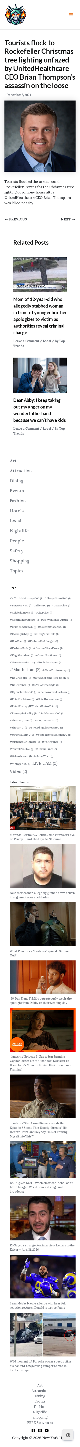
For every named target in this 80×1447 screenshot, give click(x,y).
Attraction (21, 470)
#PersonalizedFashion (54, 692)
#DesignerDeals (46, 634)
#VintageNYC (20, 763)
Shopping (20, 561)
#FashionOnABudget (43, 641)
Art (13, 460)
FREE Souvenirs (40, 1422)
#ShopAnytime (21, 720)
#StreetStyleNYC (22, 734)
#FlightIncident (21, 655)
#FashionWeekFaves (47, 648)
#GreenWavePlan (22, 662)
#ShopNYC (18, 727)
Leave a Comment (26, 341)
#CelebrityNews (21, 612)
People (17, 540)
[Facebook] (33, 1431)
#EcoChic (18, 641)
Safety (16, 550)
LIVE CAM (45, 763)
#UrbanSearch (21, 756)
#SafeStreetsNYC (51, 713)
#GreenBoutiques (48, 655)
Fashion (18, 500)
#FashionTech (21, 648)
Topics (16, 571)
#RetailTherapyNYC (24, 706)
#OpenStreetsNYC (23, 692)
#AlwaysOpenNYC (57, 598)
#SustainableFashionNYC (53, 734)
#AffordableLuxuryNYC (26, 598)
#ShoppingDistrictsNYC (46, 727)
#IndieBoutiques (49, 662)
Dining (16, 480)
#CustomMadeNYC (52, 626)
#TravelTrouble (21, 749)
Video (18, 771)
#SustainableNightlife (25, 741)
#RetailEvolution (22, 699)
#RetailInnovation (49, 699)
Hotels (17, 510)
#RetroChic (49, 706)
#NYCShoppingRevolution (51, 677)
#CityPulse (43, 612)
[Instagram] (40, 1431)
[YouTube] (47, 1431)
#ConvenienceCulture (56, 619)
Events (17, 490)
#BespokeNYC (20, 605)
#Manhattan (25, 669)
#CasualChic (61, 605)
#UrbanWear (43, 756)
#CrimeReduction (23, 626)
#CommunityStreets (24, 619)
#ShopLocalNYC (46, 720)
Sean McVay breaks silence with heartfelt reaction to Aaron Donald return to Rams (38, 1306)
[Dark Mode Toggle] (67, 1434)
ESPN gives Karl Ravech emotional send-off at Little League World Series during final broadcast (41, 1187)
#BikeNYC (41, 605)
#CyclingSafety (21, 634)
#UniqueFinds (46, 749)
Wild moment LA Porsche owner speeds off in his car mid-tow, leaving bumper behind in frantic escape (40, 1366)
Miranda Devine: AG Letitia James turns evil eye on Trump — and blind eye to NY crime (42, 837)
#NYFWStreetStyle (45, 684)
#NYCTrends (20, 684)
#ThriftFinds (52, 741)
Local (47, 341)
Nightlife (19, 530)
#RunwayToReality (23, 713)
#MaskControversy (56, 670)
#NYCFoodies (20, 677)
